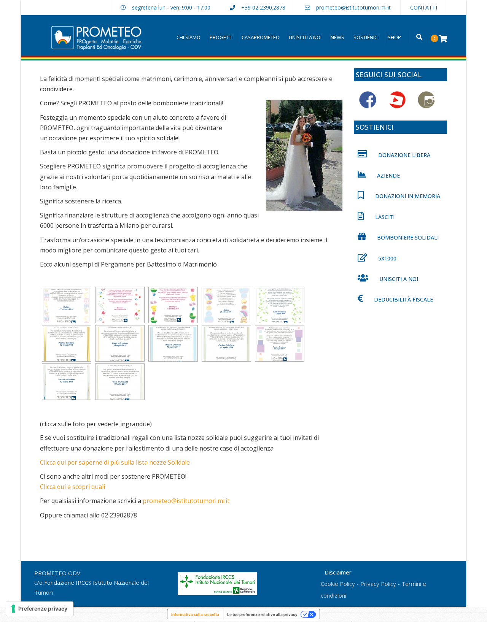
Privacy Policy (378, 583)
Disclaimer (338, 572)
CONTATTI (423, 7)
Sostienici (366, 37)
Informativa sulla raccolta (195, 614)
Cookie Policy (338, 583)
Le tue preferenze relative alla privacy (262, 614)
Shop (394, 37)
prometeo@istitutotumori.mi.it (353, 7)
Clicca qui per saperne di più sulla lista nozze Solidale (115, 462)
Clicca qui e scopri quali (72, 486)
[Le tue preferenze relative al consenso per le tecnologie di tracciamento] (39, 608)
